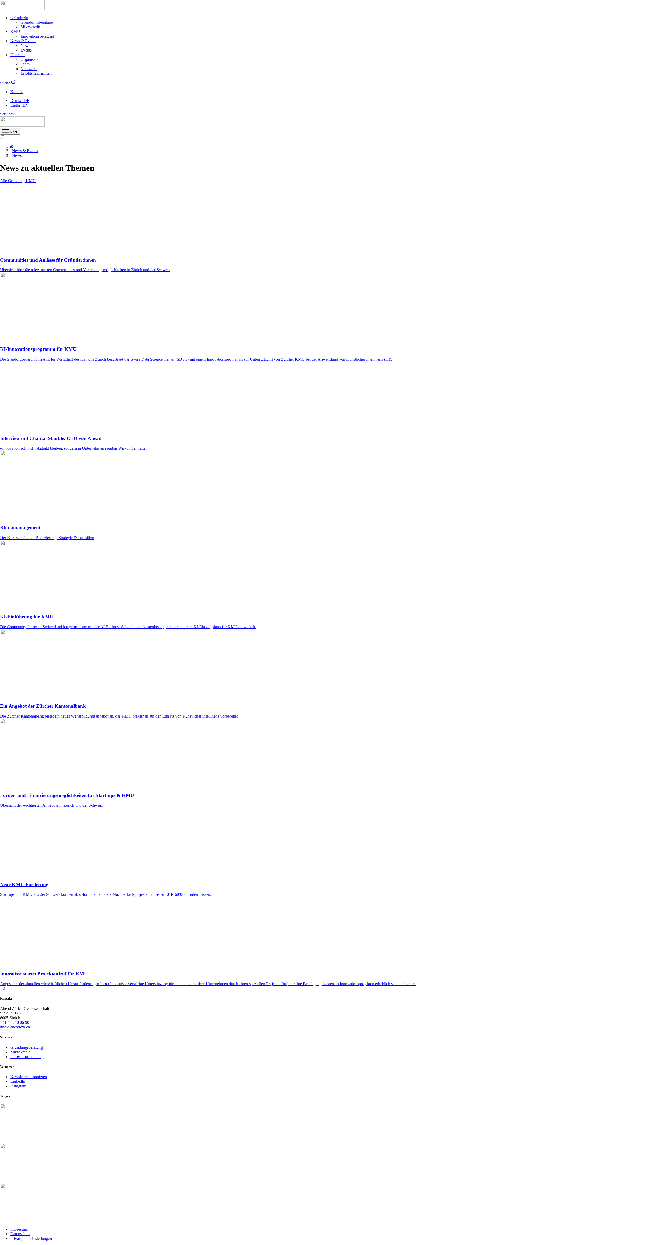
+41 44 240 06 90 (14, 1022)
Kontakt (16, 92)
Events (26, 50)
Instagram (18, 1086)
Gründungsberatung (37, 22)
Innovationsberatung (37, 36)
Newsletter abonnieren (28, 1077)
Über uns (17, 55)
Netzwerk (29, 68)
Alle (4, 180)
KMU (15, 31)
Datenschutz (20, 1234)
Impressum (19, 1229)
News (25, 45)
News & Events (23, 41)
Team (25, 64)
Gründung (17, 180)
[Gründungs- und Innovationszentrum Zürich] (11, 146)
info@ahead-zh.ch (15, 1027)
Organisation (31, 59)
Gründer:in (19, 17)
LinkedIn (17, 1081)
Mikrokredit (30, 27)
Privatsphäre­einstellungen (31, 1238)
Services (7, 114)
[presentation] (10, 132)
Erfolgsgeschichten (36, 73)
